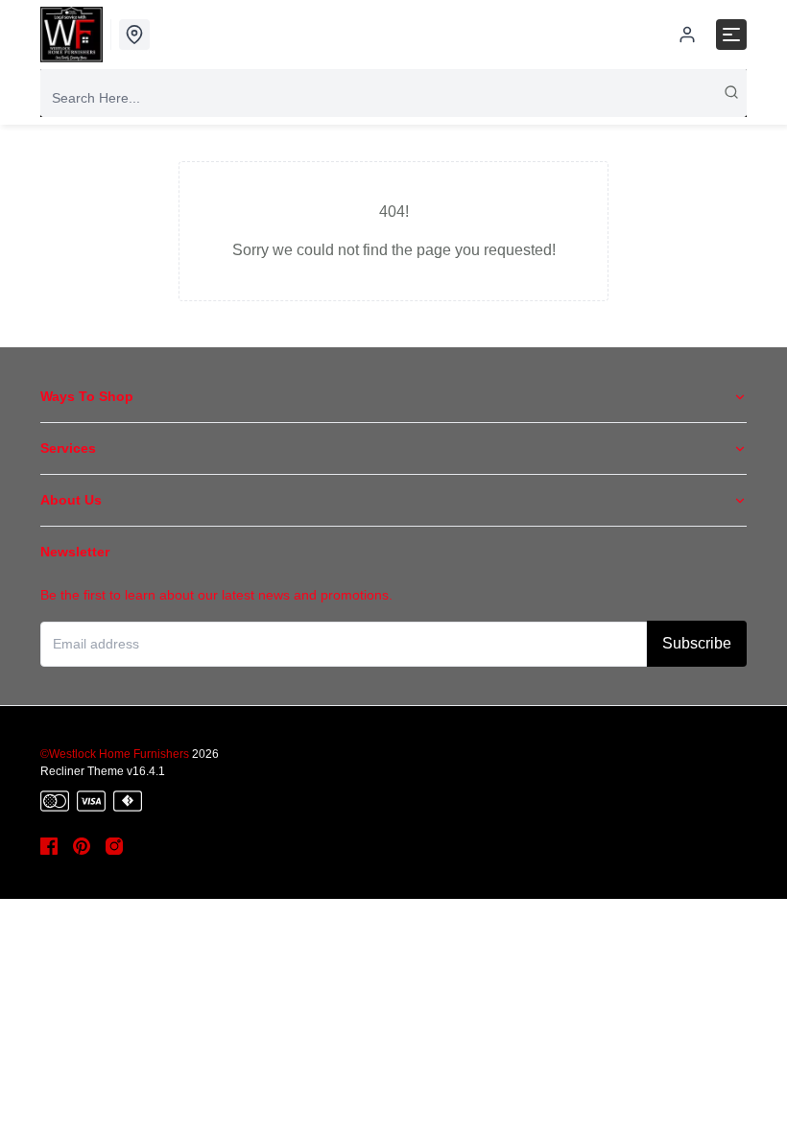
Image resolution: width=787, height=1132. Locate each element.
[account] (687, 34)
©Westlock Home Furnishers (114, 754)
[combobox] (393, 98)
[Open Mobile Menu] (731, 34)
